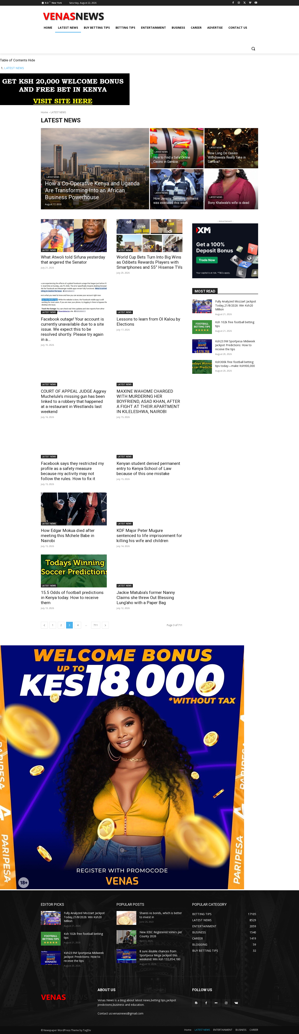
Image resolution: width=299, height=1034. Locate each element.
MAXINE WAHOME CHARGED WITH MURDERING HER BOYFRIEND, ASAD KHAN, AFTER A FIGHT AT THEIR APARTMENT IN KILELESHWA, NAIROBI (148, 401)
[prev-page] (44, 625)
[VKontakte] (236, 1003)
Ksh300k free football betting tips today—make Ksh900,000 (235, 364)
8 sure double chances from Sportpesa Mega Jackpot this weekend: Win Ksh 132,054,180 (160, 955)
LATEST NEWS (14, 68)
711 (96, 625)
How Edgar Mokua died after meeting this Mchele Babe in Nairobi (68, 535)
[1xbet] (65, 104)
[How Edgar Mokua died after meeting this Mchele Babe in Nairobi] (74, 509)
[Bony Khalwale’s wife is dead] (231, 189)
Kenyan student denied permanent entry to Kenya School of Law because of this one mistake (148, 468)
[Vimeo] (250, 3)
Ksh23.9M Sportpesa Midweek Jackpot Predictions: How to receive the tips (235, 345)
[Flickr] (216, 1003)
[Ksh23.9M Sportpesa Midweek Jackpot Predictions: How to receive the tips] (202, 346)
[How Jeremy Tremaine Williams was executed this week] (177, 189)
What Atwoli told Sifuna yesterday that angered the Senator (73, 260)
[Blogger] (196, 1003)
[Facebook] (233, 3)
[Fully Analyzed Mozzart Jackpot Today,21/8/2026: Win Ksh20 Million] (202, 306)
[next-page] (105, 625)
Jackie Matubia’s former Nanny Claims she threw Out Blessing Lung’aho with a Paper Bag (146, 597)
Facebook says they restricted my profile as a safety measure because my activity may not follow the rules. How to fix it (72, 471)
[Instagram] (239, 3)
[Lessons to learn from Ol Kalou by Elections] (149, 297)
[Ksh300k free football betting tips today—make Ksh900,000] (202, 367)
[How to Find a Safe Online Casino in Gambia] (177, 148)
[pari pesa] (122, 888)
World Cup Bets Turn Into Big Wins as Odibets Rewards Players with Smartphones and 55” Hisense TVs (149, 262)
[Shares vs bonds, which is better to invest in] (126, 918)
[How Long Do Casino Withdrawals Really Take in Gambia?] (231, 148)
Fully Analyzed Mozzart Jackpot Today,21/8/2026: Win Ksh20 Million (235, 305)
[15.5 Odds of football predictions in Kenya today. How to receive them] (74, 571)
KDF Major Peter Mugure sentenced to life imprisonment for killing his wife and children (149, 535)
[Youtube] (255, 3)
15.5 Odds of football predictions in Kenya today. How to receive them (72, 597)
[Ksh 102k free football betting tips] (202, 327)
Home (44, 112)
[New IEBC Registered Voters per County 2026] (126, 937)
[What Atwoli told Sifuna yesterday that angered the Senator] (74, 235)
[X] (244, 3)
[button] (253, 48)
